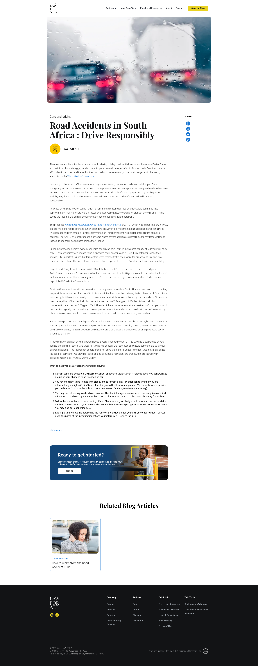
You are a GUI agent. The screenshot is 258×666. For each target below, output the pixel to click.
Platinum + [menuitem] (138, 620)
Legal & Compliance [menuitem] (168, 615)
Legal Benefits (127, 8)
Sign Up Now (198, 8)
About (169, 8)
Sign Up (69, 471)
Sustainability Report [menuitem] (169, 609)
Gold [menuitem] (135, 604)
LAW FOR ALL (70, 149)
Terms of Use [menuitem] (165, 626)
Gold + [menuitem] (136, 609)
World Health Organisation (80, 176)
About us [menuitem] (111, 609)
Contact (180, 8)
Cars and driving (60, 117)
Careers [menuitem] (111, 615)
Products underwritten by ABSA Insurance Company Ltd (174, 651)
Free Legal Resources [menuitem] (169, 604)
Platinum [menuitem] (137, 615)
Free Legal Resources (151, 8)
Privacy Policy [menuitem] (165, 620)
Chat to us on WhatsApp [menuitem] (196, 604)
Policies (110, 8)
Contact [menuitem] (111, 604)
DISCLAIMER (56, 429)
